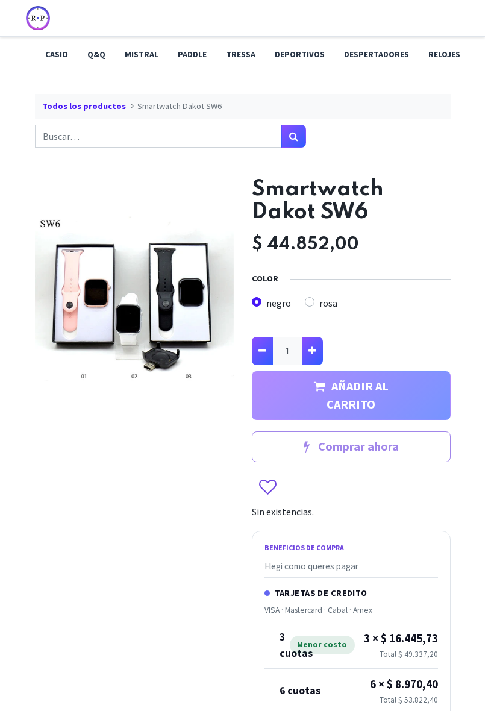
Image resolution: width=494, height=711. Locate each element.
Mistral (141, 54)
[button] (267, 487)
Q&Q (96, 54)
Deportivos (300, 54)
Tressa (240, 54)
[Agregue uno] (312, 351)
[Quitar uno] (262, 351)
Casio (56, 54)
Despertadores (376, 54)
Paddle (192, 54)
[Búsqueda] (293, 136)
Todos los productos (84, 106)
